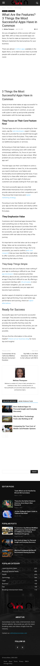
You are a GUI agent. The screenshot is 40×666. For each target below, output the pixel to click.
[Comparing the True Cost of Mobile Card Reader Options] (7, 428)
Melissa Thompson (9, 29)
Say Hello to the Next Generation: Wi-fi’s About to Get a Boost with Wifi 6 (29, 356)
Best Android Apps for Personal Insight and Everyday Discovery (25, 409)
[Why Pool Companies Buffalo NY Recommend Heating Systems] (7, 553)
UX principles (26, 282)
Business (10, 8)
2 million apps (20, 49)
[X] (23, 647)
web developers (18, 131)
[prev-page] (3, 436)
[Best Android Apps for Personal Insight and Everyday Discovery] (7, 409)
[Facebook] (17, 647)
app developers (7, 274)
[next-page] (6, 436)
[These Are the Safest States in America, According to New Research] (7, 504)
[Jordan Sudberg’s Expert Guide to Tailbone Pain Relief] (7, 514)
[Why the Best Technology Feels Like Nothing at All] (7, 418)
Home (4, 8)
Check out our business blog (18, 339)
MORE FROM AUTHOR (26, 401)
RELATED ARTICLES (9, 401)
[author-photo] (20, 377)
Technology (18, 8)
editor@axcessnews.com (18, 633)
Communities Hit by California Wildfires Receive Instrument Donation (8, 357)
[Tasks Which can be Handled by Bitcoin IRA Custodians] (7, 493)
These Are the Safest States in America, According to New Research (24, 503)
